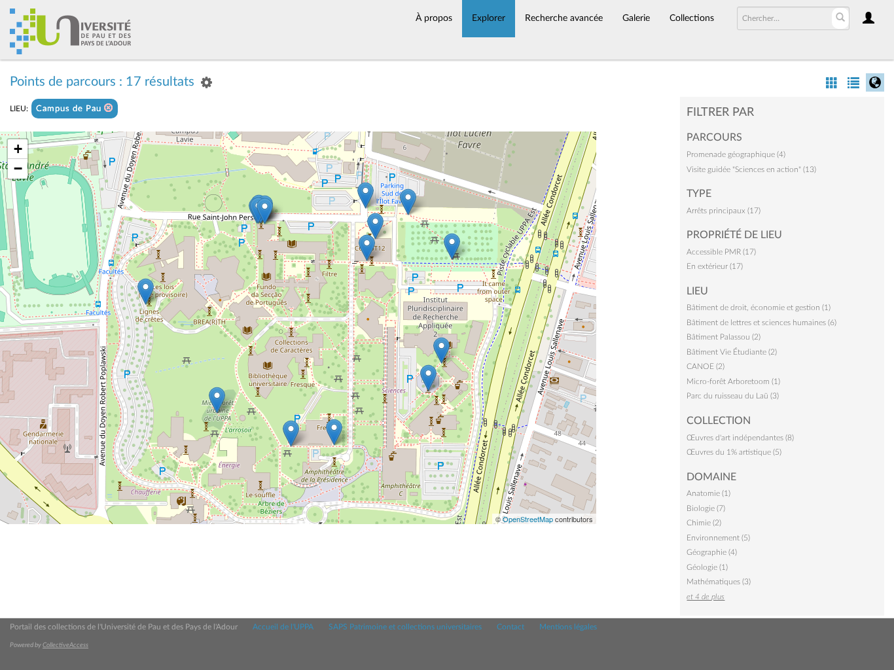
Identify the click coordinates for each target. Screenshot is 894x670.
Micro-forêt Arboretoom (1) (733, 381)
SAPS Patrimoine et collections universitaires (405, 627)
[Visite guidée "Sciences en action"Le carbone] (375, 226)
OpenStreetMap (528, 519)
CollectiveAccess (65, 645)
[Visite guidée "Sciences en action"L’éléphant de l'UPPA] (441, 350)
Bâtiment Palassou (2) (723, 337)
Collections (692, 18)
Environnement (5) (718, 538)
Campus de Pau (70, 109)
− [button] (18, 168)
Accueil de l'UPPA (283, 627)
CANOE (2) (705, 366)
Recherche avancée (564, 18)
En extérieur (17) (715, 266)
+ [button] (18, 149)
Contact (510, 627)
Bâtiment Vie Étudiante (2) (732, 352)
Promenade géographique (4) (736, 154)
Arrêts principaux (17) (723, 211)
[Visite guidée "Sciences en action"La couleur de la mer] (265, 211)
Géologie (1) (707, 567)
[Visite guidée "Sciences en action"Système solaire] (428, 377)
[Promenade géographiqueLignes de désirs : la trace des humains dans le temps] (408, 201)
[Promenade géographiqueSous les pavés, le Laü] (365, 195)
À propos (434, 18)
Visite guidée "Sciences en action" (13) (751, 169)
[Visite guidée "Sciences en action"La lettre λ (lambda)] (334, 432)
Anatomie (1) (708, 493)
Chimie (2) (704, 523)
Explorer (488, 18)
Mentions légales (568, 627)
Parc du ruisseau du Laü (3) (733, 396)
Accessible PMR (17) (721, 252)
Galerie (636, 18)
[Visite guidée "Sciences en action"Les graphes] (367, 247)
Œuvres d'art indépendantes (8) (740, 438)
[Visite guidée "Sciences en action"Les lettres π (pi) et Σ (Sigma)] (291, 433)
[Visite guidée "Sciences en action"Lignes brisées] (145, 291)
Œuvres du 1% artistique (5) (734, 452)
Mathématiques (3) (719, 582)
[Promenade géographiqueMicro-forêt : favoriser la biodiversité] (217, 400)
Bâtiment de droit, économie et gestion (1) (759, 307)
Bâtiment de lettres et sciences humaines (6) (761, 322)
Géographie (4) (712, 552)
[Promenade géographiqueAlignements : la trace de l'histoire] (452, 246)
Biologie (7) (706, 508)
